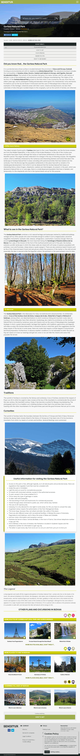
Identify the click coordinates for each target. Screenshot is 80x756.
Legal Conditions (26, 736)
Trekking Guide (46, 729)
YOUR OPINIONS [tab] (40, 53)
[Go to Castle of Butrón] (65, 664)
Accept (47, 751)
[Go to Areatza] (40, 697)
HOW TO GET (40, 717)
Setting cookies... (55, 752)
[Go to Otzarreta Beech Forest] (15, 664)
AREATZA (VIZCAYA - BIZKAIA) (20, 40)
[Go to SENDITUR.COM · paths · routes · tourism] (7, 1)
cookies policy (63, 745)
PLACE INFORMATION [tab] (40, 47)
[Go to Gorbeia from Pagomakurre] (15, 631)
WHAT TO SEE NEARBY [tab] (40, 59)
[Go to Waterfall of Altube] (65, 631)
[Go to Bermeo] (15, 697)
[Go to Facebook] (9, 730)
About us (24, 729)
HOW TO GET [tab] (40, 50)
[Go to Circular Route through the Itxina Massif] (40, 631)
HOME (10, 40)
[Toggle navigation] (77, 1)
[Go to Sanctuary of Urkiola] (40, 664)
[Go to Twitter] (12, 730)
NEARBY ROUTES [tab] (40, 56)
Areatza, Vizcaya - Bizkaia (12, 29)
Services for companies (28, 733)
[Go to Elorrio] (65, 697)
